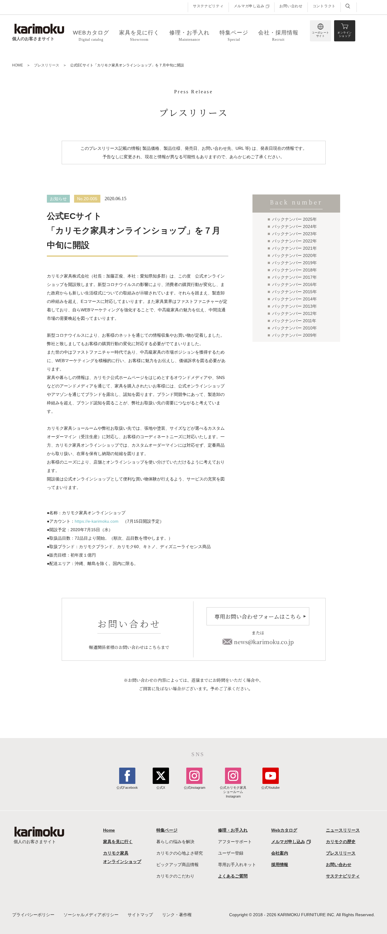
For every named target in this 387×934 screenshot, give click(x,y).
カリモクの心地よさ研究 (179, 853)
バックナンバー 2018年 (294, 270)
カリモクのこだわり (175, 876)
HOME (17, 65)
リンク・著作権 (177, 914)
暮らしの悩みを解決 (175, 841)
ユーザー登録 (230, 853)
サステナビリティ (208, 6)
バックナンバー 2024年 (294, 226)
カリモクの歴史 (341, 841)
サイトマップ (140, 914)
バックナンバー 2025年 (294, 219)
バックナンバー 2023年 (294, 233)
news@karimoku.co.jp (264, 642)
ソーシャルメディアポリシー (91, 914)
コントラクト (324, 6)
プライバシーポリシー (33, 914)
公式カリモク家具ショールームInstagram (233, 792)
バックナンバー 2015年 (294, 291)
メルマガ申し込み (249, 6)
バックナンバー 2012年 (294, 313)
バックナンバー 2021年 (294, 248)
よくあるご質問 (233, 876)
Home (109, 830)
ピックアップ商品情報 (177, 864)
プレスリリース (46, 65)
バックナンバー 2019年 (294, 262)
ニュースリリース (343, 830)
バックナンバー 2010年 (294, 328)
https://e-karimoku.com (97, 521)
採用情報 (279, 864)
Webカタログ (284, 830)
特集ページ (166, 830)
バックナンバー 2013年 (294, 306)
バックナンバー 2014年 (294, 299)
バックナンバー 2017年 (294, 277)
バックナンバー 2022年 (294, 241)
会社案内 (279, 853)
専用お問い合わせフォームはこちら (257, 616)
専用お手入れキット (237, 864)
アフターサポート (235, 841)
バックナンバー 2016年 (294, 284)
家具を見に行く (118, 841)
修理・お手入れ (233, 830)
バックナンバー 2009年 (294, 335)
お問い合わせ (290, 6)
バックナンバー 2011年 (294, 320)
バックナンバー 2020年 (294, 255)
